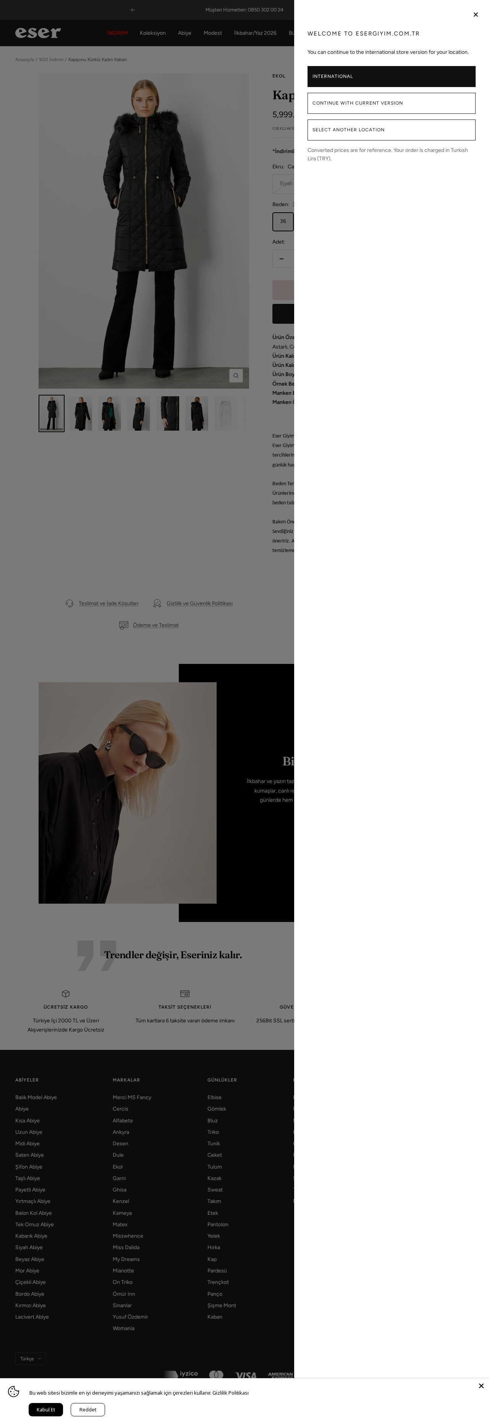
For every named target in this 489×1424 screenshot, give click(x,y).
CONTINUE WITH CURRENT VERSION (358, 103)
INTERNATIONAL (333, 76)
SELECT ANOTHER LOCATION (349, 129)
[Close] (481, 1386)
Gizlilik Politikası (230, 1392)
